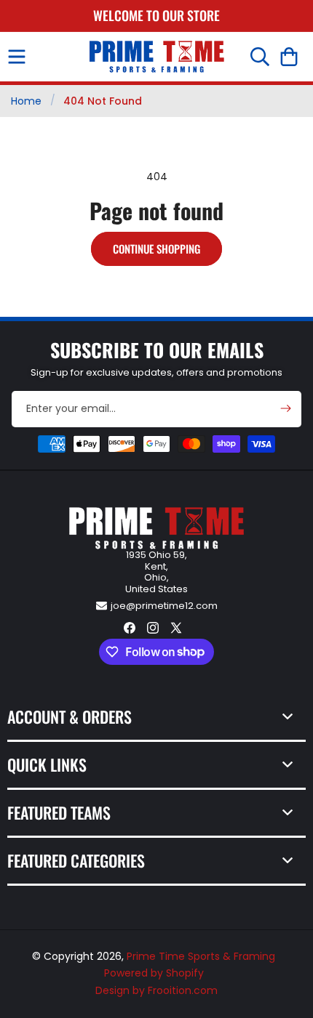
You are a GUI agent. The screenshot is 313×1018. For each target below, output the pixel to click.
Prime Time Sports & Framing (201, 956)
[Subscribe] (285, 408)
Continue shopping (156, 248)
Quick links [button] (47, 764)
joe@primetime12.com (164, 606)
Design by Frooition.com (156, 990)
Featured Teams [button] (59, 812)
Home (26, 101)
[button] (16, 57)
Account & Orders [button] (69, 716)
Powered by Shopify (154, 973)
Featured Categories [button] (76, 860)
